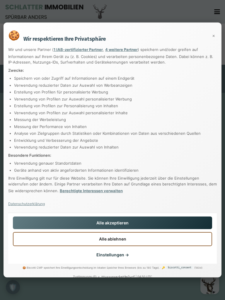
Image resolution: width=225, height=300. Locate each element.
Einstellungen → (112, 254)
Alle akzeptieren (112, 222)
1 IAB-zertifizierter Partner (78, 49)
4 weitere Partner (121, 49)
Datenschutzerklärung (26, 203)
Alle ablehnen (112, 238)
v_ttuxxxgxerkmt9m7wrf (116, 276)
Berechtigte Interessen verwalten (91, 190)
